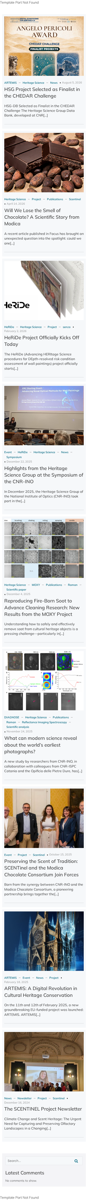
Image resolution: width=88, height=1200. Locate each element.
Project (36, 199)
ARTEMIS (10, 82)
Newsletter (25, 1098)
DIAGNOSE (11, 717)
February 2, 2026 (15, 331)
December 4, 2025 (18, 594)
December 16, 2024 (17, 1102)
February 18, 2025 (16, 982)
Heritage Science (33, 82)
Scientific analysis (17, 727)
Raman (73, 584)
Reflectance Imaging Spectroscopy (44, 722)
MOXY (36, 584)
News (53, 82)
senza (66, 327)
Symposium (14, 457)
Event (8, 452)
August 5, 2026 (72, 82)
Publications (55, 199)
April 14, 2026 (16, 203)
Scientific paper (16, 589)
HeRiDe (9, 327)
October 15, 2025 (60, 854)
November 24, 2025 (19, 731)
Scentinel (75, 199)
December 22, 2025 (19, 461)
